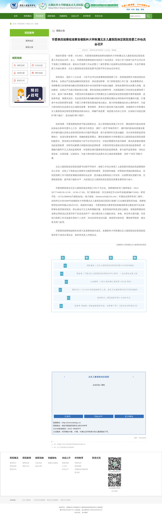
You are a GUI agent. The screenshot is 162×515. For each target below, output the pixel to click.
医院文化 (13, 469)
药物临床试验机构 (81, 469)
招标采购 (65, 463)
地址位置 (38, 466)
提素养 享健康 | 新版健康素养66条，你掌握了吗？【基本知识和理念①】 (106, 306)
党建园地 (63, 16)
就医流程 (21, 65)
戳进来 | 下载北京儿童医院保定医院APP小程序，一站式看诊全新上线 (107, 273)
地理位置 (21, 73)
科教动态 (78, 463)
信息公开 (75, 16)
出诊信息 (39, 65)
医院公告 (29, 24)
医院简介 (13, 463)
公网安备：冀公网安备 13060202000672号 (88, 510)
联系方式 (21, 81)
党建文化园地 (53, 463)
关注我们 (114, 491)
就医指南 (51, 16)
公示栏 (64, 466)
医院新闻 (39, 16)
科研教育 (87, 16)
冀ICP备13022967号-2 (67, 510)
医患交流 (99, 16)
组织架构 (13, 466)
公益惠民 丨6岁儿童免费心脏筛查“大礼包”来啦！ (111, 281)
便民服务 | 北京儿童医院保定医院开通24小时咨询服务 (110, 265)
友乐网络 (85, 512)
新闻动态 (29, 41)
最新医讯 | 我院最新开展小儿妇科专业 (114, 298)
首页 (16, 16)
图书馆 (77, 472)
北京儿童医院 (26, 500)
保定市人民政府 (66, 500)
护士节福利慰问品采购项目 (65, 447)
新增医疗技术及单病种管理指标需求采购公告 (71, 444)
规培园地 (78, 466)
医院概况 (27, 16)
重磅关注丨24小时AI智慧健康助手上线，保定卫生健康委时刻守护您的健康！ (105, 290)
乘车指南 (39, 73)
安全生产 (65, 469)
